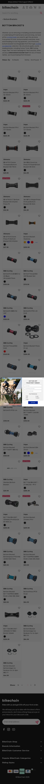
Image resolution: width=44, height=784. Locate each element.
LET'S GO (33, 402)
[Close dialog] (43, 378)
